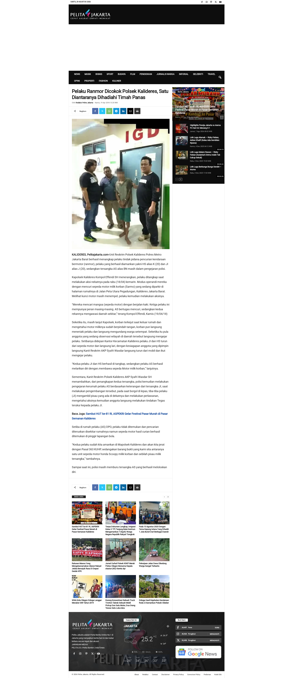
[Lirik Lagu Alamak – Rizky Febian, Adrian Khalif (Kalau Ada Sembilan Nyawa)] (182, 140)
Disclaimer (165, 675)
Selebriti (198, 74)
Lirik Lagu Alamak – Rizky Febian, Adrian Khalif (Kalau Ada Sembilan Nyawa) (204, 140)
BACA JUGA (78, 497)
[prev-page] (164, 496)
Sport (110, 74)
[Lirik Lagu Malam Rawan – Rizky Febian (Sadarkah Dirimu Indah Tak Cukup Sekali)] (182, 155)
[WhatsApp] (109, 111)
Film (132, 74)
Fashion (103, 81)
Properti (89, 81)
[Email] (130, 111)
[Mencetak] (137, 111)
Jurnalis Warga (165, 74)
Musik (88, 74)
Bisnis (99, 74)
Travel (211, 74)
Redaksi (145, 675)
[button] (220, 77)
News (77, 74)
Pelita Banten (88, 648)
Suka (217, 627)
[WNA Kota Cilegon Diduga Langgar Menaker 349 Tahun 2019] (87, 586)
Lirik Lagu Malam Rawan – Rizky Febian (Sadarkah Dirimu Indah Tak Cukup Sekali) (205, 155)
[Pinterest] (211, 2)
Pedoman (207, 675)
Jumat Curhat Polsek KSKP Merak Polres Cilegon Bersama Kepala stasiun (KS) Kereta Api (120, 566)
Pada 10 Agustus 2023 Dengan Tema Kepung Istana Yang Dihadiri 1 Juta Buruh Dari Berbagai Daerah (154, 529)
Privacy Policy (178, 675)
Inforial (183, 74)
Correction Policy (193, 675)
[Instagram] (206, 2)
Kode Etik (218, 675)
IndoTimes (100, 648)
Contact (155, 675)
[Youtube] (220, 2)
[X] (216, 2)
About (136, 675)
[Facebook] (202, 2)
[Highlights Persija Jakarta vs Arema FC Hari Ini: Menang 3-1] (182, 128)
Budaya (122, 74)
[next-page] (168, 496)
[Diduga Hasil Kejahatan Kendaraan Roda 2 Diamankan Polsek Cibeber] (154, 586)
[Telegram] (116, 111)
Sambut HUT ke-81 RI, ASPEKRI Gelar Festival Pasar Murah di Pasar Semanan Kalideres (85, 529)
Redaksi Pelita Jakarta (84, 103)
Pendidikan (146, 74)
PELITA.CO (76, 648)
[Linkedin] (123, 111)
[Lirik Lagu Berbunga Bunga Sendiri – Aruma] (182, 170)
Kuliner (116, 81)
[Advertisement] (146, 47)
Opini (77, 81)
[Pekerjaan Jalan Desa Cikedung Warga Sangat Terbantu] (154, 549)
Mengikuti (214, 634)
